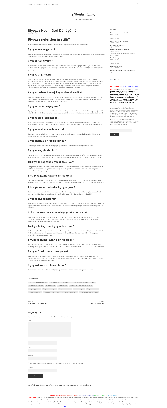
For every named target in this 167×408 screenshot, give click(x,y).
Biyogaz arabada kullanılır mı (36, 285)
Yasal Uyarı (47, 4)
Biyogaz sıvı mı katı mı (92, 289)
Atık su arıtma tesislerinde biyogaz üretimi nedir (83, 282)
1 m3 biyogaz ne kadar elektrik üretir (38, 282)
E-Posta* (30, 347)
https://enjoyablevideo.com (36, 385)
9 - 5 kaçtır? (31, 367)
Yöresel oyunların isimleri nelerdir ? (119, 33)
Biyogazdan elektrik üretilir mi (69, 292)
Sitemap (89, 385)
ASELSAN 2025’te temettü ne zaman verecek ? (121, 37)
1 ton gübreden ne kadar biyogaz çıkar (59, 282)
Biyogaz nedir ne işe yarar (49, 289)
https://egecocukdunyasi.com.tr (75, 385)
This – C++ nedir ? (114, 62)
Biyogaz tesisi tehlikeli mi (35, 292)
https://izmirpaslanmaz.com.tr (55, 385)
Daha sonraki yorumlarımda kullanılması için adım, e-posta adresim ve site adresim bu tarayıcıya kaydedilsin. (57, 363)
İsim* (29, 340)
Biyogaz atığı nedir (50, 285)
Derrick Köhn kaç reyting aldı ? (117, 58)
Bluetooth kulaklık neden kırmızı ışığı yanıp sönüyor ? (123, 70)
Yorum (29, 320)
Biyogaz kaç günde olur (34, 289)
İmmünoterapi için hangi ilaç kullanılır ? (119, 41)
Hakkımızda (55, 4)
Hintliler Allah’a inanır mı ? (116, 66)
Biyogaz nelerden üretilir (65, 289)
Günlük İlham (83, 15)
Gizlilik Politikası (38, 4)
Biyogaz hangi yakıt (62, 285)
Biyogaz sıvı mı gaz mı (79, 289)
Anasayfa (30, 4)
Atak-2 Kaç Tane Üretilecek (37, 303)
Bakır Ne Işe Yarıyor (97, 303)
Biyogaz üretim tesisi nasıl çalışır (52, 292)
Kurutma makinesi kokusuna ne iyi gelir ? (120, 49)
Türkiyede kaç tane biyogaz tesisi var (89, 292)
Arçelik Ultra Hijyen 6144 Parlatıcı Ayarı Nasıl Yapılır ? (123, 53)
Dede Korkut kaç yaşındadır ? (117, 45)
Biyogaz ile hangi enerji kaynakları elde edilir (81, 285)
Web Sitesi (30, 355)
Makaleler (35, 278)
